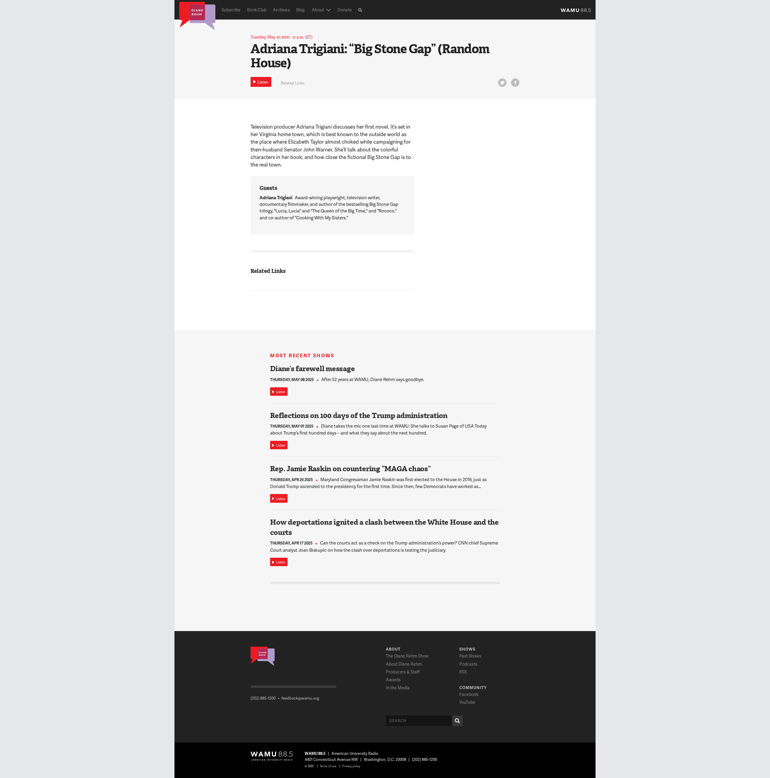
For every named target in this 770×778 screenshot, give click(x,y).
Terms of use (328, 766)
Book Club (256, 10)
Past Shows (470, 656)
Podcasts (468, 664)
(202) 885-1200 (263, 698)
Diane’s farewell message (312, 369)
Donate (344, 10)
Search (457, 720)
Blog (300, 10)
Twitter (502, 82)
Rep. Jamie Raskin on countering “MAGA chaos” (350, 469)
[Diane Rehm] (197, 15)
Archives (281, 10)
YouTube (467, 702)
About (318, 10)
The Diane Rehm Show (407, 656)
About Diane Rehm (404, 664)
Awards (393, 679)
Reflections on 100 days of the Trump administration (359, 415)
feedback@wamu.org (300, 698)
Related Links (292, 83)
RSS (463, 672)
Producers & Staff (403, 672)
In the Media (398, 688)
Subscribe (231, 10)
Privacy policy (351, 766)
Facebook (468, 694)
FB (515, 82)
